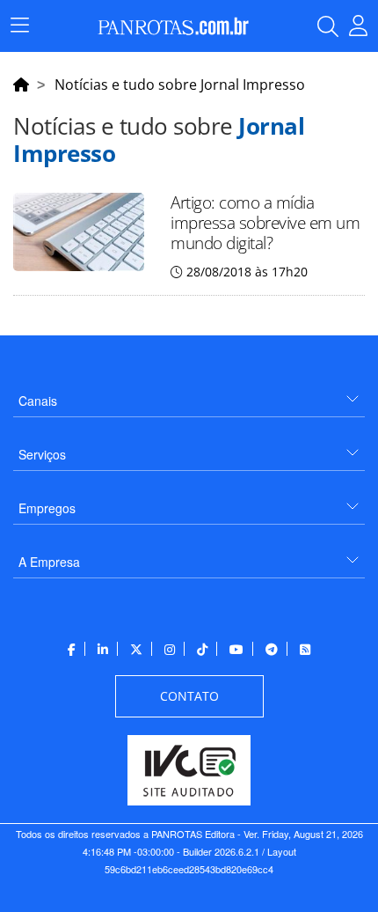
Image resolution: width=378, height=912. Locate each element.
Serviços (42, 454)
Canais (37, 400)
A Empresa (49, 561)
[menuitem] (189, 394)
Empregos (47, 508)
